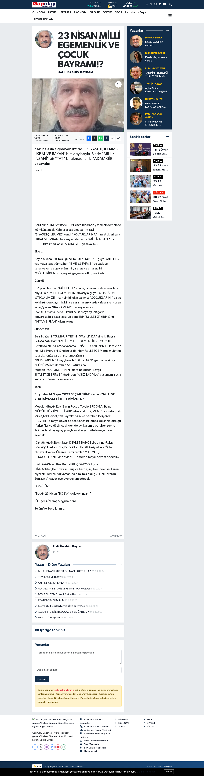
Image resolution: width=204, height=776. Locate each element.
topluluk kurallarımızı (64, 690)
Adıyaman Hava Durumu (96, 726)
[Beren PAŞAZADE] (136, 57)
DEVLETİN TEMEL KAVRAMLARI (56, 594)
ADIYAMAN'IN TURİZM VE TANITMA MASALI (64, 588)
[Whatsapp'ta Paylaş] (100, 138)
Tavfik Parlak (153, 84)
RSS (39, 766)
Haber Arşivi (90, 751)
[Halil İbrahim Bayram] (44, 39)
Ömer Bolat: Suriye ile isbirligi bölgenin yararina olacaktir (160, 152)
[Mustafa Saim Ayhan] (136, 118)
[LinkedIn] (52, 747)
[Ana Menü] (170, 16)
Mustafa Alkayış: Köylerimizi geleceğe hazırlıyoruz (160, 184)
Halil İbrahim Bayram (75, 72)
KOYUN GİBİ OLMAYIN (51, 600)
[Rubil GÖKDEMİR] (136, 72)
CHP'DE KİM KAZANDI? (52, 583)
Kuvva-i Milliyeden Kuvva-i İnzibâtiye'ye (61, 606)
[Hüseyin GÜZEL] (136, 103)
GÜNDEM (38, 12)
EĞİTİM (107, 12)
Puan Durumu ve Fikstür (96, 740)
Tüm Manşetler (92, 744)
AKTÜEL (52, 12)
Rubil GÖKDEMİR (155, 68)
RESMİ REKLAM (44, 19)
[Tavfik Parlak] (136, 87)
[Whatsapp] (63, 747)
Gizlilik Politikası (145, 771)
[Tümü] (167, 30)
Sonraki (115, 536)
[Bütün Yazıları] (120, 564)
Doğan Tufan (153, 38)
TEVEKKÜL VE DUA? (49, 577)
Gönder (42, 679)
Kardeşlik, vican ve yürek (156, 59)
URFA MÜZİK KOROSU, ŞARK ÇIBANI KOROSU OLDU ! (155, 105)
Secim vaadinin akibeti (154, 44)
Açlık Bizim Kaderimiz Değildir (156, 90)
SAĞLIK (95, 12)
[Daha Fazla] (106, 138)
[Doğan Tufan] (136, 41)
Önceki (41, 536)
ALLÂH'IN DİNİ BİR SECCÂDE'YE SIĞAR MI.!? (63, 612)
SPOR (118, 12)
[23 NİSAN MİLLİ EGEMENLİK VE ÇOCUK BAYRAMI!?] (78, 105)
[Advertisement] (78, 197)
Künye (142, 12)
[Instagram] (46, 747)
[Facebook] (35, 747)
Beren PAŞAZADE (155, 53)
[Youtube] (58, 747)
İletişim (130, 12)
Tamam (169, 771)
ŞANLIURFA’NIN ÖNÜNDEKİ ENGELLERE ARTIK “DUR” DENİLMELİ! (155, 123)
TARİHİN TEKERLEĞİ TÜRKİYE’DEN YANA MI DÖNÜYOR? (156, 74)
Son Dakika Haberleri (95, 748)
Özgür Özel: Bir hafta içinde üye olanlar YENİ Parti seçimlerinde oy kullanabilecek (161, 199)
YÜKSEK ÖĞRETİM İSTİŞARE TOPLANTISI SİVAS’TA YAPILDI (160, 215)
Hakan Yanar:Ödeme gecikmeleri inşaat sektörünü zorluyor (161, 168)
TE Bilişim (167, 766)
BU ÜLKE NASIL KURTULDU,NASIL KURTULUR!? (64, 571)
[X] (40, 747)
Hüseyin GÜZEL (154, 99)
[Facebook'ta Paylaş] (89, 138)
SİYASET (66, 12)
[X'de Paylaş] (94, 138)
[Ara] (170, 5)
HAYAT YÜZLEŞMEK (49, 617)
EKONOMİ (80, 12)
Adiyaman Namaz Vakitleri (97, 730)
